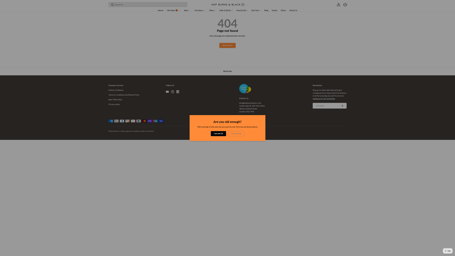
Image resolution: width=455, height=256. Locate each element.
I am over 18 (218, 134)
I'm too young (236, 134)
